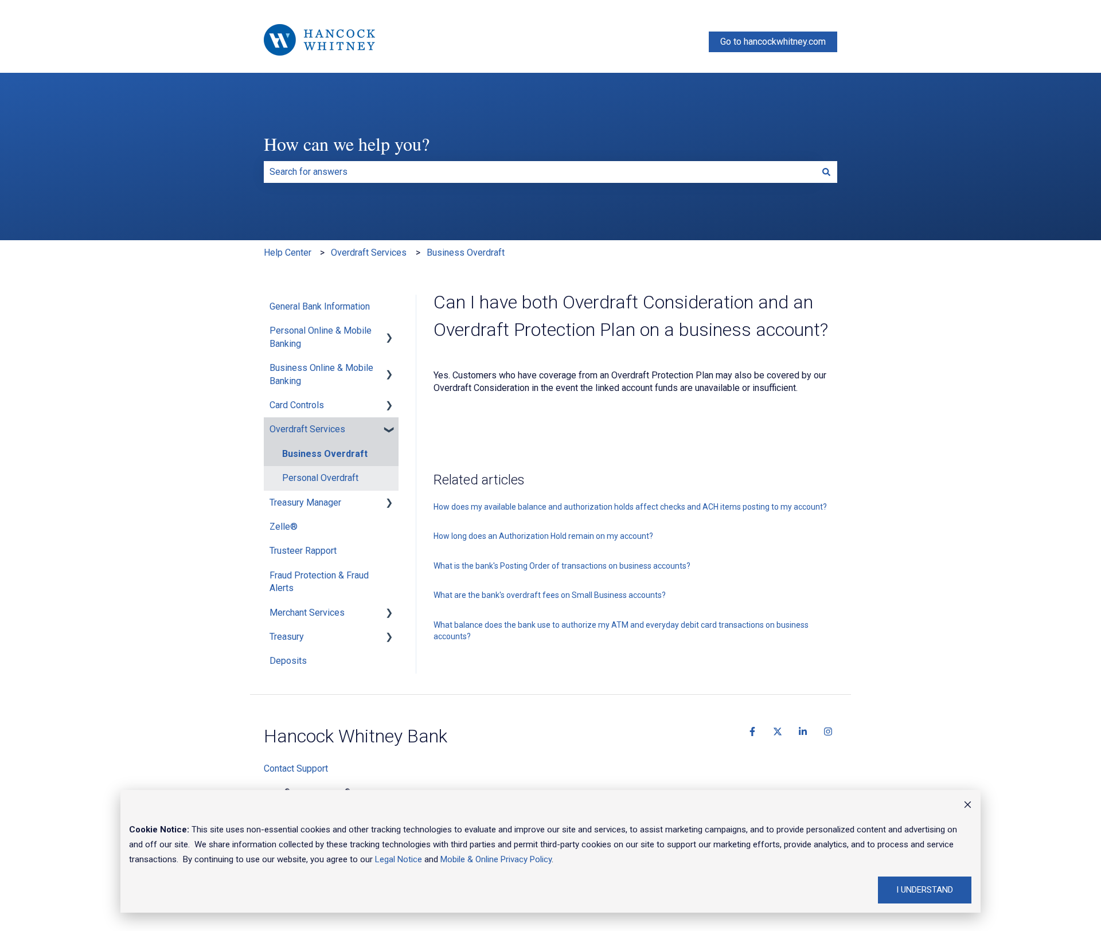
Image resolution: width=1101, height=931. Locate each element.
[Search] (826, 172)
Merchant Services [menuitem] (307, 612)
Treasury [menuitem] (287, 636)
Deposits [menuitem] (288, 660)
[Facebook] (752, 731)
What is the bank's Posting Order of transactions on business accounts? (562, 565)
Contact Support (296, 768)
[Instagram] (828, 731)
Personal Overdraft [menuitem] (320, 477)
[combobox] (539, 172)
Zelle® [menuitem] (284, 526)
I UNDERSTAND (924, 890)
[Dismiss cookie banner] (967, 806)
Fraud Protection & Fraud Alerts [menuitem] (319, 581)
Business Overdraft (466, 252)
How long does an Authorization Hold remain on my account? (543, 536)
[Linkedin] (803, 731)
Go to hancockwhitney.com (773, 41)
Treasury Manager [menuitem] (305, 502)
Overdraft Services (369, 252)
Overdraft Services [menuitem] (307, 429)
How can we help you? (347, 143)
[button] (389, 331)
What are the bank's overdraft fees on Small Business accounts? (550, 595)
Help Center (287, 252)
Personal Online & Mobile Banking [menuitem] (321, 337)
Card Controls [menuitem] (297, 405)
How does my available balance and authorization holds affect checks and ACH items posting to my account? (630, 506)
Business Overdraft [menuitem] (325, 453)
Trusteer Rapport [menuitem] (303, 550)
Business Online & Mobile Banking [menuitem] (321, 374)
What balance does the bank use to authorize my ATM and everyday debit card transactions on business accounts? (621, 630)
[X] (777, 731)
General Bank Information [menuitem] (320, 306)
